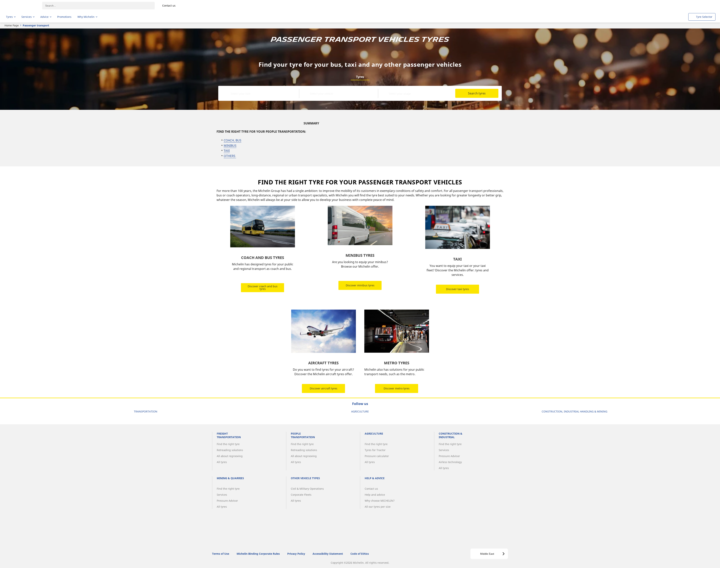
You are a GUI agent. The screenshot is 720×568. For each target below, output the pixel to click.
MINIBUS (230, 146)
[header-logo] (20, 5)
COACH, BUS (232, 140)
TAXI (227, 151)
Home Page (11, 25)
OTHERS (230, 156)
